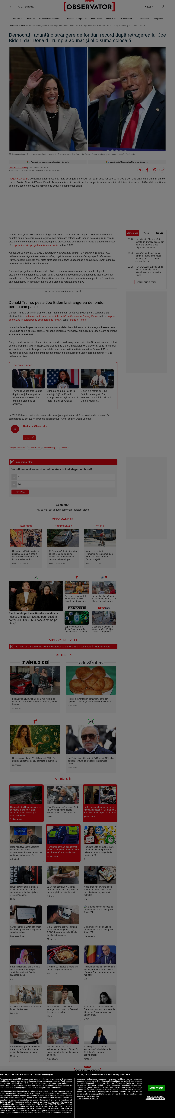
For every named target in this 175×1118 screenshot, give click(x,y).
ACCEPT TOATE (156, 1088)
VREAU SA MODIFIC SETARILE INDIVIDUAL (155, 1098)
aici (33, 1104)
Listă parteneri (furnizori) (87, 1099)
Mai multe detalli (54, 1087)
